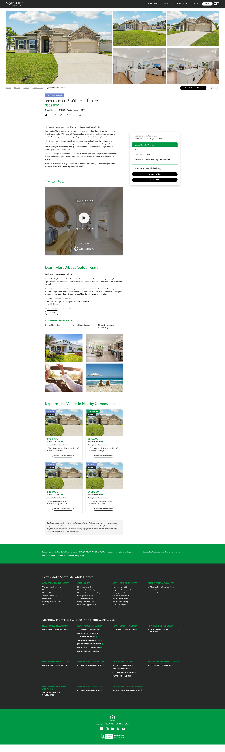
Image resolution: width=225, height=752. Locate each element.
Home (8, 88)
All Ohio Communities (122, 665)
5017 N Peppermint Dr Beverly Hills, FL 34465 (103, 448)
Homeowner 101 (153, 593)
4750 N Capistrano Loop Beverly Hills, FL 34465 (63, 448)
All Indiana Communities (123, 630)
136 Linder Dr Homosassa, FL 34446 (59, 501)
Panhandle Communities (88, 651)
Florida (17, 88)
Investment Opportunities (86, 604)
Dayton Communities (121, 676)
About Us (168, 4)
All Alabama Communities (54, 630)
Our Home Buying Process (52, 590)
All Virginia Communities (88, 690)
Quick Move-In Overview (145, 145)
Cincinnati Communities (123, 669)
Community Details (143, 155)
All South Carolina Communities (51, 694)
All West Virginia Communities (126, 690)
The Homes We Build (85, 599)
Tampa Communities (86, 637)
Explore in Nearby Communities (152, 160)
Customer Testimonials (120, 596)
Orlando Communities (87, 633)
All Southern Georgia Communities (158, 631)
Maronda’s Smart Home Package (89, 593)
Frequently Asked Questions (122, 590)
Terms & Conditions (49, 596)
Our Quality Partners (85, 596)
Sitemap (115, 607)
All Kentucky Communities (54, 665)
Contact (195, 4)
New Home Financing (120, 602)
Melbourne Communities (88, 648)
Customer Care (182, 4)
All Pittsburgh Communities (160, 665)
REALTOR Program (119, 604)
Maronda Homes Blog (120, 587)
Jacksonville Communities (89, 644)
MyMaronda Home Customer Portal (161, 587)
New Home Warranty (120, 599)
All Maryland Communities (89, 665)
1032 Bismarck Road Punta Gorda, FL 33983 (102, 501)
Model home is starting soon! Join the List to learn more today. (82, 294)
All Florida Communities (88, 630)
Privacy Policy (47, 599)
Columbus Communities (123, 673)
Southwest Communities (88, 640)
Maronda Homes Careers (51, 593)
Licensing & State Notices (51, 602)
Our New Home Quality (86, 590)
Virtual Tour (139, 150)
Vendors (45, 604)
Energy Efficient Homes (85, 602)
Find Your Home (154, 4)
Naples (26, 88)
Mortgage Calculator (120, 593)
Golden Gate (38, 88)
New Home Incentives (85, 587)
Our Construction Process (52, 587)
